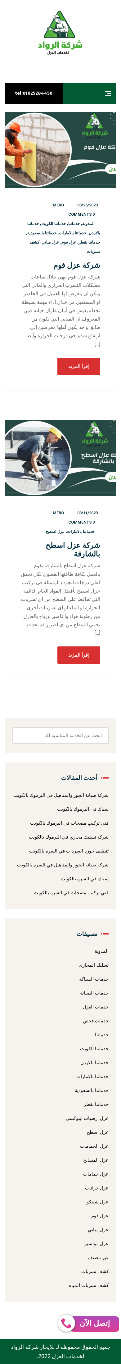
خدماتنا (74, 223)
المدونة (88, 223)
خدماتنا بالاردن (94, 1062)
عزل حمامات (96, 1174)
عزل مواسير (96, 1243)
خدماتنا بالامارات (73, 233)
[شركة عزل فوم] (60, 150)
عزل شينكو (98, 1202)
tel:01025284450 (33, 93)
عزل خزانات (97, 1188)
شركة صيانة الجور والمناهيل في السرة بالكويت (63, 865)
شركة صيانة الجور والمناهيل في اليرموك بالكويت (61, 795)
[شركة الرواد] (60, 32)
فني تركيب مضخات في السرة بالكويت (71, 893)
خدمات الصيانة (94, 993)
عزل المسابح (96, 1160)
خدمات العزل (96, 1007)
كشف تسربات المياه (89, 1285)
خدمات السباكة (94, 979)
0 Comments (81, 214)
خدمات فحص (96, 1021)
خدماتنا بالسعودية (42, 233)
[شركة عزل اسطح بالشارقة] (60, 458)
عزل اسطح (55, 531)
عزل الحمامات (94, 1146)
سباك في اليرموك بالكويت (83, 809)
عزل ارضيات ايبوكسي (87, 1118)
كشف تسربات (95, 1271)
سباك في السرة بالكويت (85, 879)
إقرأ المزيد (78, 366)
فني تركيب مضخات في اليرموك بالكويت (69, 823)
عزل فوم (68, 242)
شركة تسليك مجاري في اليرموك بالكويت (69, 837)
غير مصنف (98, 1257)
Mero (58, 205)
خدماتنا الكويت (53, 223)
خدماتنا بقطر (89, 242)
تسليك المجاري (94, 965)
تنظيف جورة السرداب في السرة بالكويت (69, 851)
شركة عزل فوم (76, 265)
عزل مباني (50, 242)
